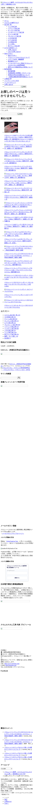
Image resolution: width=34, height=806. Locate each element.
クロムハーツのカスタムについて (19, 57)
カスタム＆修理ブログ (11, 22)
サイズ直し (11, 44)
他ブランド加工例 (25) (11, 334)
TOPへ (6, 803)
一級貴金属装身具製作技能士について (20, 77)
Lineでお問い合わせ (14, 51)
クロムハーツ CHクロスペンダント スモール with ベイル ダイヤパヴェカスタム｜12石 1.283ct (18, 284)
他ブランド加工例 (14, 46)
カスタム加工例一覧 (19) (12, 315)
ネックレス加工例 (14, 30)
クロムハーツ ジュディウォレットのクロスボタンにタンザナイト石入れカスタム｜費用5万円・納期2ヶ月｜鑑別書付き (18, 212)
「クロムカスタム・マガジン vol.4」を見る (16, 369)
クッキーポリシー (10, 82)
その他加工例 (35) (10, 317)
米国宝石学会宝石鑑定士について (19, 75)
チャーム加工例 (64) (10, 319)
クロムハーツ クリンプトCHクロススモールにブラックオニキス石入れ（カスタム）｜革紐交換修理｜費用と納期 (18, 255)
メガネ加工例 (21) (10, 330)
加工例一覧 (8, 24)
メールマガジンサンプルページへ (13, 533)
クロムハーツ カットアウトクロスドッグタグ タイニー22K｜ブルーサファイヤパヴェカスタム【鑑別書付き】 (18, 270)
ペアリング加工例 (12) (11, 326)
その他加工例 (12, 42)
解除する (17, 577)
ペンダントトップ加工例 (16, 32)
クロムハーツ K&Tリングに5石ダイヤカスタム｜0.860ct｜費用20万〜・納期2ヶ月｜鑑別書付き (18, 226)
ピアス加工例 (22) (10, 323)
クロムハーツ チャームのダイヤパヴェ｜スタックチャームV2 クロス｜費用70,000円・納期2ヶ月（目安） (18, 241)
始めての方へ (12, 55)
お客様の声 (8, 78)
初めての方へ (8, 53)
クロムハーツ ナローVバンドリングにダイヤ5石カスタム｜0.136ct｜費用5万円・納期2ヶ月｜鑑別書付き (18, 168)
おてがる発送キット (10, 48)
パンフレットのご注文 (11, 80)
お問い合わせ (12, 50)
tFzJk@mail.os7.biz (12, 541)
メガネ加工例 (12, 38)
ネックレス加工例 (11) (11, 321)
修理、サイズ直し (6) (11, 336)
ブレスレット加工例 (14, 36)
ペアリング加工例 (14, 28)
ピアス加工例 (12, 40)
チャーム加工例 (13, 34)
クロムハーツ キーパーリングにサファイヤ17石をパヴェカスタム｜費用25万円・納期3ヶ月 (18, 197)
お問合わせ (8, 801)
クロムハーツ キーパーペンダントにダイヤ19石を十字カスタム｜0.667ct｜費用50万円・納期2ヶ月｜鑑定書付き (18, 153)
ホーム (6, 21)
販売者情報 (8, 69)
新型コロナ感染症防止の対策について (20, 67)
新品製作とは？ (13, 61)
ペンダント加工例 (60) (11, 328)
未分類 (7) (7, 338)
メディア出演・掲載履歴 (16, 59)
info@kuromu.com (10, 665)
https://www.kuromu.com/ (11, 663)
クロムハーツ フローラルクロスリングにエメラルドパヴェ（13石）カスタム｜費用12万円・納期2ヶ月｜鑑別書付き (18, 183)
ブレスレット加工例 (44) (12, 324)
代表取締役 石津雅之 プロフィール (19, 73)
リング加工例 (12, 26)
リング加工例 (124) (10, 332)
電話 (5, 799)
